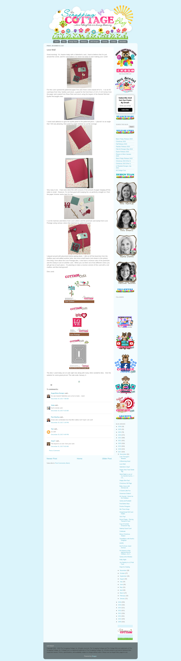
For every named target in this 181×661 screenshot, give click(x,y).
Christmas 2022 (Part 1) (123, 163)
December (123, 454)
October (122, 573)
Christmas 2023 (121, 141)
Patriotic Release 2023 (123, 146)
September (123, 576)
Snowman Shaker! (125, 493)
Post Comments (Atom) (62, 463)
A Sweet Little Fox (125, 490)
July (121, 581)
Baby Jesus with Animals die (125, 487)
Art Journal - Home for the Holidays (126, 497)
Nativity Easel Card (125, 528)
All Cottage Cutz (121, 170)
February (123, 595)
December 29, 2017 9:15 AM (60, 410)
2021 (120, 440)
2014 (120, 607)
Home (57, 41)
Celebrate (122, 531)
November (123, 570)
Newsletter (123, 41)
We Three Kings (124, 509)
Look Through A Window (124, 457)
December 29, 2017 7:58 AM (60, 398)
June (121, 584)
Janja (52, 405)
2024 (120, 432)
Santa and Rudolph (125, 501)
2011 (119, 616)
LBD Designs (94, 41)
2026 (120, 426)
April (121, 590)
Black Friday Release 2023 (124, 139)
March (122, 593)
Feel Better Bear (125, 503)
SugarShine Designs (57, 393)
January (122, 598)
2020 (120, 443)
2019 (120, 446)
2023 (120, 435)
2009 (120, 622)
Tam (52, 429)
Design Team (73, 41)
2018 (120, 449)
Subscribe (125, 110)
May (121, 587)
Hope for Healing (125, 567)
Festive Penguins (125, 506)
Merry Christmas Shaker (125, 535)
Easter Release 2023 (122, 151)
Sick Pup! (122, 516)
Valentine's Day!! (125, 467)
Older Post (107, 458)
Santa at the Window (126, 557)
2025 (120, 429)
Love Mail (122, 464)
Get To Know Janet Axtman (125, 546)
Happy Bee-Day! (125, 480)
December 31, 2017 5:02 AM (60, 446)
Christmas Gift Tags (126, 483)
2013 (120, 610)
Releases (84, 41)
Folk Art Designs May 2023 (124, 149)
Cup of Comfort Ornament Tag (125, 524)
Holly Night (123, 559)
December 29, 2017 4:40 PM (60, 434)
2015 (120, 605)
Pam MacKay (55, 417)
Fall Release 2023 (121, 144)
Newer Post (52, 458)
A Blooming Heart (125, 461)
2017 (120, 452)
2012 (120, 613)
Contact (113, 41)
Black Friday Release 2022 (124, 158)
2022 (120, 437)
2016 (120, 602)
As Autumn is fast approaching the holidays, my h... (125, 552)
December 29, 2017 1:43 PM (60, 422)
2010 (120, 619)
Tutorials (104, 41)
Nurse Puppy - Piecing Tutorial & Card (126, 520)
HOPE (122, 543)
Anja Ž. (53, 441)
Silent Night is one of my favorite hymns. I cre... (127, 475)
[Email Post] (51, 385)
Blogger (94, 656)
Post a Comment (54, 450)
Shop (63, 41)
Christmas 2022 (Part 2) (123, 161)
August (122, 579)
